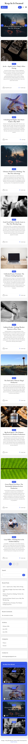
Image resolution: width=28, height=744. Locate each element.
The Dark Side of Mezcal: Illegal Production (14, 381)
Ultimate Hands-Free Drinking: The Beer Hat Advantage (14, 172)
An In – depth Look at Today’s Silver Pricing (14, 67)
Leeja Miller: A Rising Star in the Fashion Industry (14, 540)
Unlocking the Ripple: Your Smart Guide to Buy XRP (14, 121)
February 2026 (6, 626)
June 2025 (5, 629)
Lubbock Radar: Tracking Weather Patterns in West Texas (14, 328)
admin (6, 139)
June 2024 (5, 632)
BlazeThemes (14, 742)
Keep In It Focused (14, 3)
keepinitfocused (8, 87)
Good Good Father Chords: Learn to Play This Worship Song (14, 223)
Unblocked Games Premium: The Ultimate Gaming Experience (14, 275)
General (19, 22)
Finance (14, 63)
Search (4, 570)
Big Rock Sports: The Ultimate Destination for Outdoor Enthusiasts (14, 433)
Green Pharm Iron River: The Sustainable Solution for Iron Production (14, 486)
